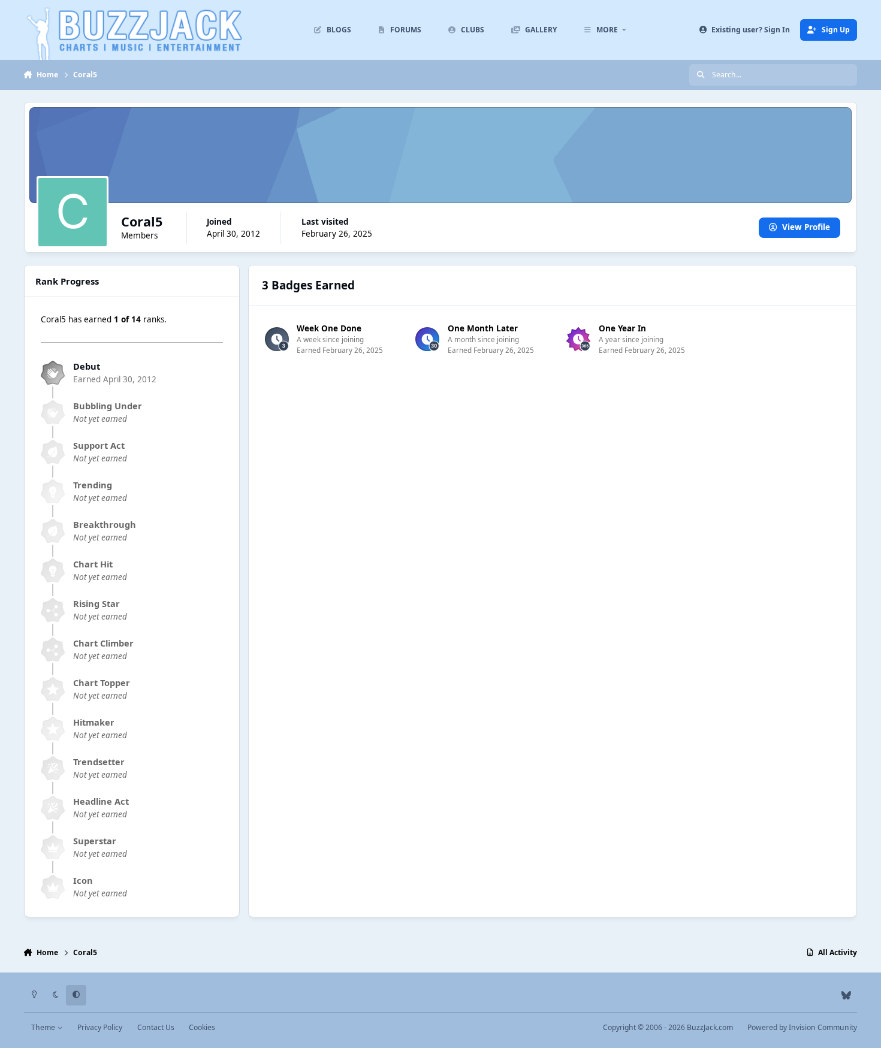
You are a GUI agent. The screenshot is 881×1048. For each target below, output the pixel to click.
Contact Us (155, 1027)
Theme (44, 1027)
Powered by (802, 1027)
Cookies (202, 1027)
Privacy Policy (99, 1027)
